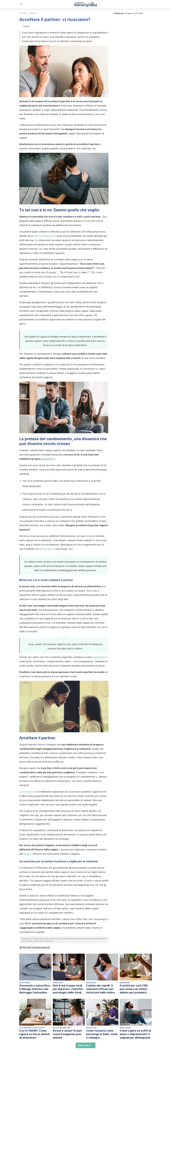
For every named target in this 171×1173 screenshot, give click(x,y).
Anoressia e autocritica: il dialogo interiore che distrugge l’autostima (35, 989)
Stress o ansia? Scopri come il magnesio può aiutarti (67, 1034)
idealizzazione (47, 548)
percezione (98, 657)
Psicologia (91, 1028)
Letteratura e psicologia (31, 1028)
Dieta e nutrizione (62, 1028)
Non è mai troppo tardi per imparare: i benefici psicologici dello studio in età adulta (68, 989)
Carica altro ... (85, 1045)
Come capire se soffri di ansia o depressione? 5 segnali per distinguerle (135, 1034)
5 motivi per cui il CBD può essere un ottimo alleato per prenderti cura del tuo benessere (135, 989)
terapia (27, 853)
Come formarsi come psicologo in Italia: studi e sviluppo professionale (101, 1034)
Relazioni (23, 13)
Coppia (33, 13)
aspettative (48, 458)
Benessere (58, 983)
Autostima (24, 983)
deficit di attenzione (45, 235)
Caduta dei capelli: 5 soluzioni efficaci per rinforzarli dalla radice (100, 989)
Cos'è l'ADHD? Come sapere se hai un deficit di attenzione (34, 1034)
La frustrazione (27, 791)
